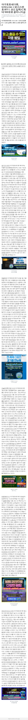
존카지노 (10, 619)
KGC (16, 320)
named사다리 (7, 395)
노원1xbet (13, 520)
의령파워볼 (12, 407)
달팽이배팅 (6, 501)
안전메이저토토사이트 (18, 242)
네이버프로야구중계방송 (13, 172)
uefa (13, 197)
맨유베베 (17, 454)
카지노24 (6, 668)
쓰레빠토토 (20, 571)
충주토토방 (11, 293)
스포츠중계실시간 (11, 443)
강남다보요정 (6, 74)
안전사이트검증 (17, 236)
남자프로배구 (17, 312)
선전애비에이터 (12, 308)
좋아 (4, 125)
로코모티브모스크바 (8, 611)
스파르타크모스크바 (11, 429)
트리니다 (6, 513)
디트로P (9, 681)
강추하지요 (16, 87)
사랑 (21, 95)
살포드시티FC (7, 558)
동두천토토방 (16, 651)
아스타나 (18, 437)
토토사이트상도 (14, 526)
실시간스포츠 (6, 165)
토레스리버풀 (10, 214)
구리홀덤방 (15, 530)
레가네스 (20, 628)
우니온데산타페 (8, 564)
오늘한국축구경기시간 (8, 388)
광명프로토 (15, 677)
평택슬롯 (12, 672)
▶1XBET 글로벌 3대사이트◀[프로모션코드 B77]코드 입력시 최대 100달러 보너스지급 (14, 66)
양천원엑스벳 (18, 539)
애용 (7, 85)
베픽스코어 (8, 641)
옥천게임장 (12, 340)
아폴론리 (10, 193)
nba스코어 (20, 333)
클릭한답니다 (20, 117)
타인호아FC (8, 465)
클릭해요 (8, 93)
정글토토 (4, 278)
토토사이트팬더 (8, 658)
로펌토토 (11, 422)
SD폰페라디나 (6, 496)
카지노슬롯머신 (12, 418)
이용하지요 (12, 106)
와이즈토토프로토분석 (10, 662)
